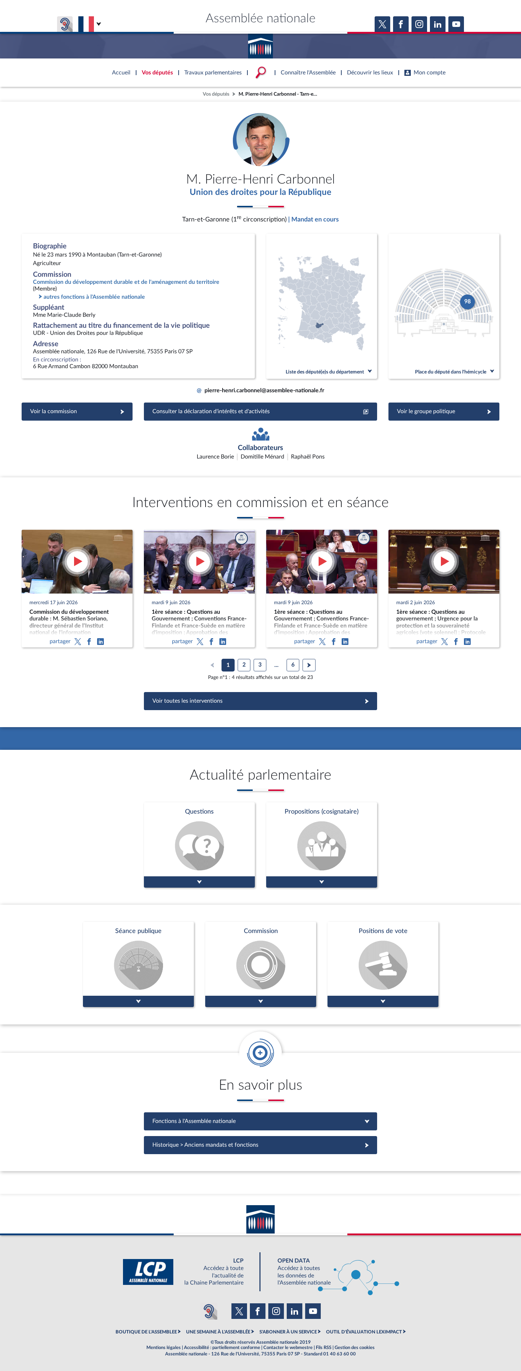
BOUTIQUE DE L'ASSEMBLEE (146, 1332)
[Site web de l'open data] (332, 1272)
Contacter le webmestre (288, 1347)
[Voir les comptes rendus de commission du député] (260, 964)
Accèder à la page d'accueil (260, 43)
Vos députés (216, 94)
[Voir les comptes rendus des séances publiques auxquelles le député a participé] (138, 964)
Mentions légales (163, 1347)
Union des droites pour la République (260, 192)
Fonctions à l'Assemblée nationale (260, 1121)
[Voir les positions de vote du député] (382, 964)
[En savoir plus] (321, 845)
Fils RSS (323, 1347)
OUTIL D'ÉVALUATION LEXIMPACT (364, 1332)
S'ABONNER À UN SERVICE (288, 1332)
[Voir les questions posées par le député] (199, 845)
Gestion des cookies (355, 1347)
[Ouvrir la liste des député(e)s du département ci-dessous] (321, 306)
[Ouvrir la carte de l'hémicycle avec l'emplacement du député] (443, 306)
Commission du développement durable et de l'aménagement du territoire (126, 282)
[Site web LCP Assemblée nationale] (189, 1272)
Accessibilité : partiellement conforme (222, 1347)
